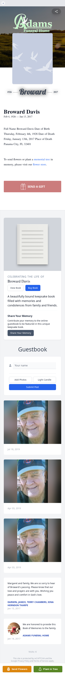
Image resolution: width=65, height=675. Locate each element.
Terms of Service (41, 661)
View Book (15, 287)
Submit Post (32, 387)
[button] (32, 422)
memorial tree (42, 159)
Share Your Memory (20, 332)
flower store (39, 164)
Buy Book (33, 287)
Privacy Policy (24, 661)
